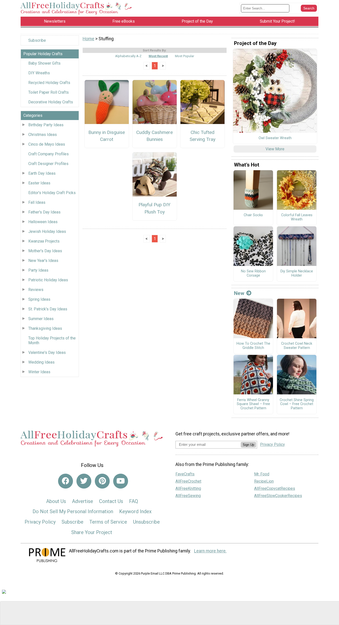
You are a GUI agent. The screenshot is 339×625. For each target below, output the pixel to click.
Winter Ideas (39, 372)
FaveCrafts (185, 474)
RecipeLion (264, 481)
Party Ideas (38, 270)
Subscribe (37, 40)
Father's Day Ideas (44, 212)
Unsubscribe (146, 522)
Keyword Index (135, 511)
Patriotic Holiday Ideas (48, 280)
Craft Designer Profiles (48, 163)
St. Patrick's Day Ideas (47, 309)
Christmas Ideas (42, 134)
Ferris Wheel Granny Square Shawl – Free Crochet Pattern (253, 404)
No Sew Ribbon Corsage (253, 273)
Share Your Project (91, 532)
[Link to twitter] (83, 481)
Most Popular (184, 56)
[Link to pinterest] (102, 481)
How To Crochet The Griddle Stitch (253, 346)
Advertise (82, 501)
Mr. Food (261, 474)
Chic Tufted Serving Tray (202, 135)
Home (88, 38)
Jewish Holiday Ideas (47, 231)
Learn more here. (210, 550)
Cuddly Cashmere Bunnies (154, 135)
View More (275, 149)
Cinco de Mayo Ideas (46, 144)
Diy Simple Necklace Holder (296, 273)
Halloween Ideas (43, 221)
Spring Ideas (39, 299)
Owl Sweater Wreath (275, 138)
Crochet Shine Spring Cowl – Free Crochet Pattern (297, 404)
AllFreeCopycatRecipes (274, 488)
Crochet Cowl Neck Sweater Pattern (296, 346)
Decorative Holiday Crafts (50, 102)
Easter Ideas (39, 183)
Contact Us (111, 501)
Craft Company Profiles (48, 154)
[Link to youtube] (120, 481)
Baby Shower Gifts (44, 63)
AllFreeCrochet (188, 481)
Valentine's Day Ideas (47, 352)
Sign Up (248, 445)
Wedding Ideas (41, 362)
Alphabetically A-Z (128, 56)
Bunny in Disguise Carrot (106, 135)
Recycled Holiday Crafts (49, 82)
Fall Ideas (36, 202)
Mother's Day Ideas (45, 251)
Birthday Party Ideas (46, 125)
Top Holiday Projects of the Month (52, 340)
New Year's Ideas (43, 260)
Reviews (35, 289)
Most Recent (158, 56)
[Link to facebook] (65, 481)
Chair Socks (253, 215)
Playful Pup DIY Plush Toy (154, 208)
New (239, 293)
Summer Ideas (41, 318)
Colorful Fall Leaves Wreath (296, 217)
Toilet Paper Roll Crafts (48, 92)
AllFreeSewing (188, 495)
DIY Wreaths (39, 73)
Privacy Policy (40, 522)
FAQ (133, 501)
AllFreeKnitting (188, 488)
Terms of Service (108, 522)
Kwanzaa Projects (44, 241)
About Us (56, 501)
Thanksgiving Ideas (45, 328)
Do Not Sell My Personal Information (73, 511)
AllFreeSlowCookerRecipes (278, 495)
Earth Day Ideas (42, 173)
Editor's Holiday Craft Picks (52, 192)
